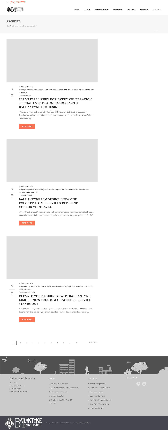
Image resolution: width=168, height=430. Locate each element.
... (69, 343)
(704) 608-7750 (17, 2)
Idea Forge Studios (83, 423)
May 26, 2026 (27, 95)
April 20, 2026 (27, 195)
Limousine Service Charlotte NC (28, 192)
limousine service (83, 89)
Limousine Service (96, 392)
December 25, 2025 (29, 292)
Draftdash (60, 89)
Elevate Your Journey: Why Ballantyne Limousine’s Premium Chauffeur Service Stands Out (55, 300)
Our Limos (117, 9)
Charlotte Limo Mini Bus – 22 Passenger (60, 401)
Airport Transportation (27, 286)
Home (76, 9)
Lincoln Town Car (57, 396)
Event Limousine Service (70, 89)
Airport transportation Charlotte (29, 189)
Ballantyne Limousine (27, 87)
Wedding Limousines (97, 408)
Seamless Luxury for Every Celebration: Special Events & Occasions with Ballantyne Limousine (56, 103)
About (87, 9)
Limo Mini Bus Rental (97, 396)
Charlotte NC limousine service (47, 89)
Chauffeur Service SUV (59, 392)
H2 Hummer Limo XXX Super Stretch (64, 388)
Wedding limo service (25, 289)
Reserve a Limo (101, 9)
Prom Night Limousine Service (100, 400)
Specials (144, 9)
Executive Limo (83, 189)
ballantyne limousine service (28, 89)
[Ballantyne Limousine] (23, 423)
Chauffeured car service (47, 189)
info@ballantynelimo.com (19, 391)
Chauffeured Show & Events (100, 388)
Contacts (157, 9)
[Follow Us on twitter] (144, 384)
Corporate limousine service (63, 189)
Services (131, 9)
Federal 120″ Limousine (59, 384)
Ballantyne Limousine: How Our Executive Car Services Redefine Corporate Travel (48, 203)
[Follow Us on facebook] (138, 384)
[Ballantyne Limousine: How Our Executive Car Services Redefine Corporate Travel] (52, 160)
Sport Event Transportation (99, 404)
